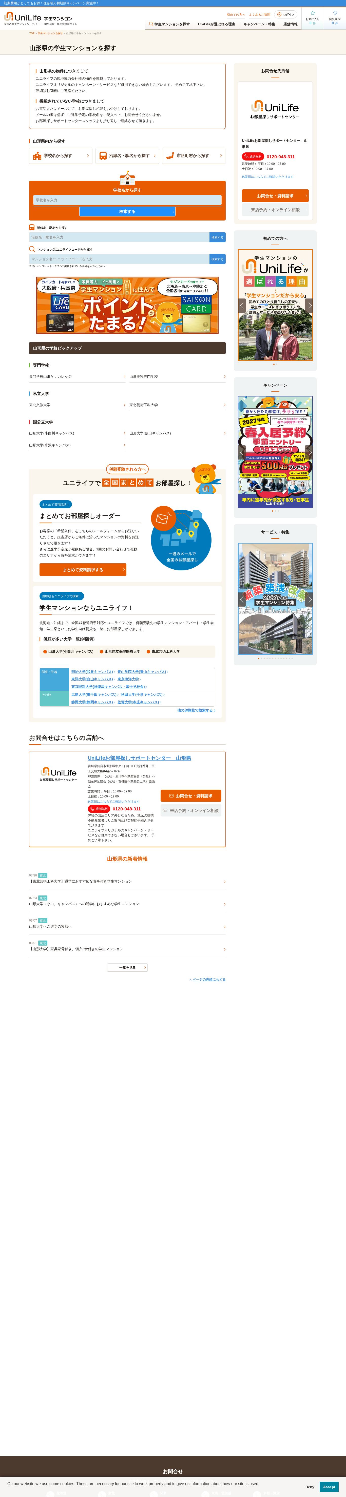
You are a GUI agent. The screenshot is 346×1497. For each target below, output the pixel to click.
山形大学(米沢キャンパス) (50, 445)
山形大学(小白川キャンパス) (51, 433)
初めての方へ (236, 14)
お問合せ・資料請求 (275, 196)
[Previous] (242, 305)
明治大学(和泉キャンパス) (92, 672)
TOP (32, 33)
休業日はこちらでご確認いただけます (114, 801)
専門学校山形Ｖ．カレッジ (50, 376)
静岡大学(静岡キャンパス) (92, 702)
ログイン (288, 14)
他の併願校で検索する (195, 710)
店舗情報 (290, 24)
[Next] (309, 305)
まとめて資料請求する (83, 570)
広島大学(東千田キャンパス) (94, 694)
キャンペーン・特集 (259, 24)
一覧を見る (127, 967)
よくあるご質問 (259, 14)
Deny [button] (309, 1487)
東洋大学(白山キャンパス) (92, 679)
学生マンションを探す (172, 24)
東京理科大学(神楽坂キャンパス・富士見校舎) (108, 687)
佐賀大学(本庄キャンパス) (138, 702)
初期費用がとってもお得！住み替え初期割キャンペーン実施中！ (51, 3)
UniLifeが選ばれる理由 (216, 24)
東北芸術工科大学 (143, 405)
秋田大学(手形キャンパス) (142, 694)
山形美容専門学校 (143, 376)
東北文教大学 (39, 405)
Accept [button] (329, 1487)
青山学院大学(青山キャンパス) (142, 672)
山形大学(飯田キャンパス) (150, 433)
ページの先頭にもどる (209, 979)
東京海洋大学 (128, 679)
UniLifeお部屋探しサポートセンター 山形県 (139, 758)
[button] (8, 1490)
